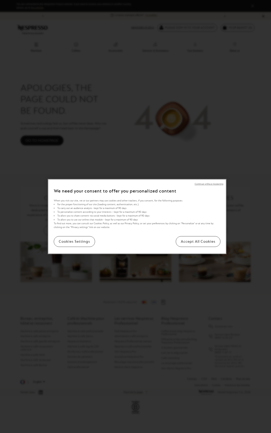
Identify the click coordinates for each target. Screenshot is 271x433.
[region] (137, 216)
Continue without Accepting (209, 184)
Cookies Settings (74, 241)
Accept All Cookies (198, 241)
